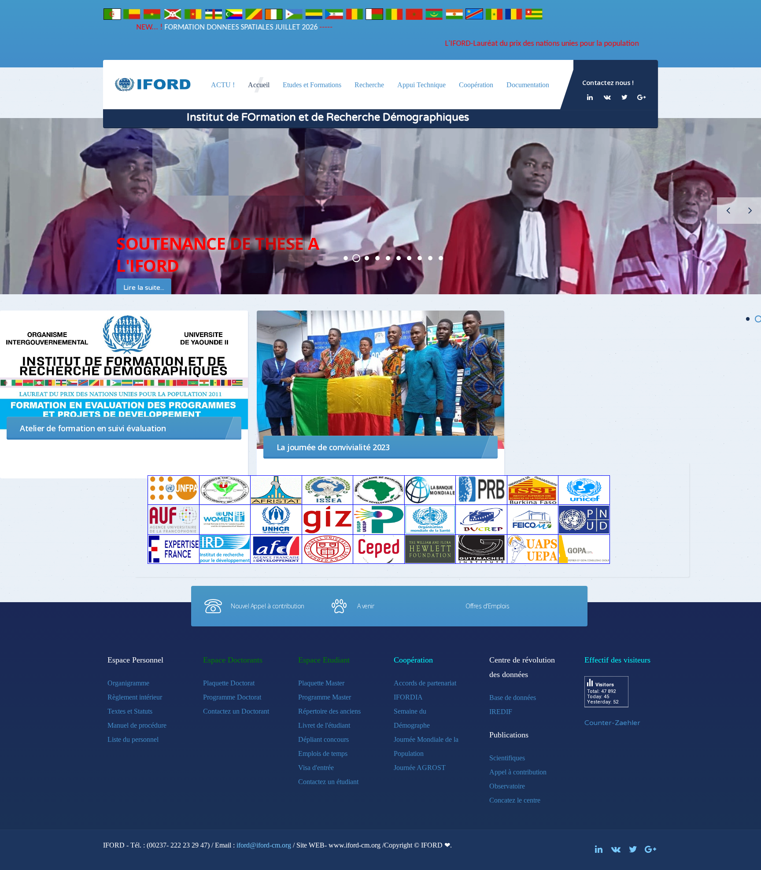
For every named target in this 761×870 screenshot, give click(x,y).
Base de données (512, 697)
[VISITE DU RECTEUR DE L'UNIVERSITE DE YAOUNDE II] (430, 258)
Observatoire (507, 786)
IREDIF (500, 711)
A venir (365, 606)
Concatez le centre (514, 800)
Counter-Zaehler (612, 722)
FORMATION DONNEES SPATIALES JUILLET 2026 (218, 27)
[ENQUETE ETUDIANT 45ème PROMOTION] (388, 258)
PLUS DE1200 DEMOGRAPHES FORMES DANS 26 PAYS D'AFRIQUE (398, 258)
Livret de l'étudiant (324, 725)
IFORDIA (408, 697)
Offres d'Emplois (487, 606)
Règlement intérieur (134, 697)
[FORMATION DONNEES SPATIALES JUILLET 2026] (356, 258)
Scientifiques (507, 758)
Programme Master (324, 697)
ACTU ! (223, 85)
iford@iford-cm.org (263, 845)
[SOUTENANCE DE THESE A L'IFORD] (346, 258)
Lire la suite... (154, 287)
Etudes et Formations (312, 85)
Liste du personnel (133, 739)
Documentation (527, 85)
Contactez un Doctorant (236, 711)
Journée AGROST (420, 767)
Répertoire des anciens (329, 711)
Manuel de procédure (136, 725)
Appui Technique (421, 85)
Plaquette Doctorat (229, 683)
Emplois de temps (322, 753)
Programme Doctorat (232, 697)
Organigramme (128, 683)
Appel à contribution (518, 772)
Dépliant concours (323, 739)
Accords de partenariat (425, 683)
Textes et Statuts (129, 711)
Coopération (476, 85)
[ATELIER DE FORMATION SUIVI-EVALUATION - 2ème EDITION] (419, 258)
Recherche (369, 85)
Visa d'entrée (316, 767)
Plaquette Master (321, 683)
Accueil (259, 85)
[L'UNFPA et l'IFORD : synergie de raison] (409, 258)
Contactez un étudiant (328, 781)
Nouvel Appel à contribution (267, 606)
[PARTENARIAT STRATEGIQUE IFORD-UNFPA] (377, 258)
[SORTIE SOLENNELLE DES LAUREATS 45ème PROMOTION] (367, 258)
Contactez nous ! (607, 82)
